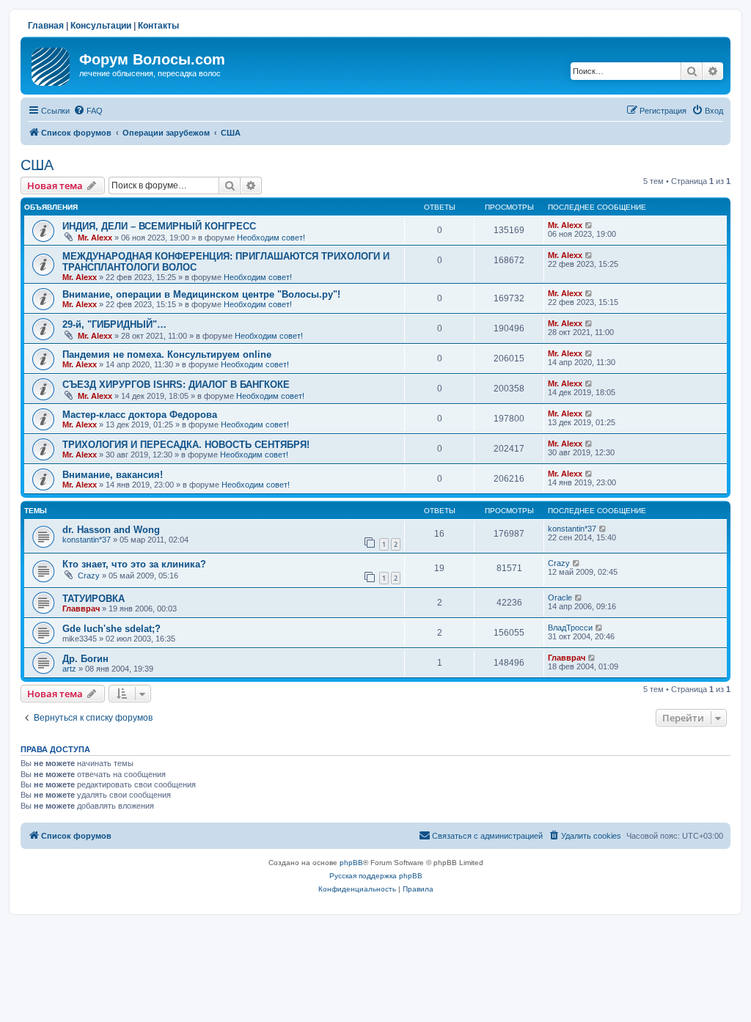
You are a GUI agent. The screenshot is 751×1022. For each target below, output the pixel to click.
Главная (46, 26)
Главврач (81, 608)
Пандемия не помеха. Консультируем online (166, 354)
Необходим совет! (271, 237)
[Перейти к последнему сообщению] (589, 225)
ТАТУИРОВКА (93, 598)
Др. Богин (85, 658)
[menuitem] (88, 111)
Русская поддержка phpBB (375, 876)
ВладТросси (570, 627)
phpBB (351, 863)
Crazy (89, 575)
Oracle (560, 597)
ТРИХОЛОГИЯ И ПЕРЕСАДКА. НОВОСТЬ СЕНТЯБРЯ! (185, 444)
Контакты (158, 26)
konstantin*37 (86, 539)
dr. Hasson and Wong (111, 529)
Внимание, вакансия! (112, 474)
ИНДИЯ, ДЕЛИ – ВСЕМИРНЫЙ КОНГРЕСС (159, 226)
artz (69, 668)
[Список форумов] (51, 63)
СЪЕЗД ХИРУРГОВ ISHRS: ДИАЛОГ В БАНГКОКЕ (176, 384)
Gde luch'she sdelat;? (111, 628)
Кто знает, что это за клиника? (134, 564)
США (37, 165)
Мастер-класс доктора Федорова (139, 414)
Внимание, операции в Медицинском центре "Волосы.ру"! (201, 294)
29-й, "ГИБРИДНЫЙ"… (114, 324)
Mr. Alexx (95, 237)
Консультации (100, 26)
